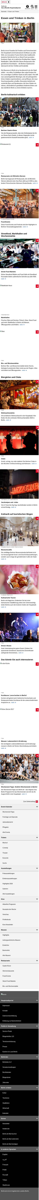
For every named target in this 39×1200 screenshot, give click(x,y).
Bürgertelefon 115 (8, 1036)
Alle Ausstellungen (9, 894)
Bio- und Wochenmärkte (10, 363)
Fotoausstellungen (9, 873)
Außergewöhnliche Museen (11, 940)
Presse (5, 1046)
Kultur (4, 1093)
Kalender (5, 1113)
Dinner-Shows (6, 646)
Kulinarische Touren (8, 598)
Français (5, 1164)
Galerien (5, 889)
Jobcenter (6, 1082)
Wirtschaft (6, 1108)
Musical (5, 842)
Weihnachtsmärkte (8, 413)
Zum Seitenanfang (29, 801)
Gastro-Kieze (7, 966)
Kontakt (5, 1010)
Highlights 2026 (8, 883)
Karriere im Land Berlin (10, 1051)
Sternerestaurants (8, 971)
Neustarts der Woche (9, 909)
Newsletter (6, 1123)
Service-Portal (7, 1031)
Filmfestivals (7, 919)
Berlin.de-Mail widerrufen (11, 1139)
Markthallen (5, 317)
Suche (5, 863)
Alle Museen (7, 955)
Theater (5, 853)
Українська (6, 1185)
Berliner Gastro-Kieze (9, 130)
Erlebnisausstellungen (10, 878)
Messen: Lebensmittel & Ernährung (13, 741)
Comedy (5, 848)
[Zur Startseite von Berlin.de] (3, 994)
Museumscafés (6, 550)
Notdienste (6, 1129)
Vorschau (6, 914)
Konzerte (5, 858)
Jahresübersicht (8, 822)
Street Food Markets (8, 272)
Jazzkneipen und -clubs (9, 502)
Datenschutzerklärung (10, 1016)
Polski (5, 1169)
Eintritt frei (6, 945)
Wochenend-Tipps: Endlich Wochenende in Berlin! (19, 787)
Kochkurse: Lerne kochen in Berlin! (14, 695)
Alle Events (6, 832)
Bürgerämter (7, 1077)
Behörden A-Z (7, 1062)
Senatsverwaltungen (9, 1067)
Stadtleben (6, 1103)
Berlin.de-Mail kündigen (10, 1144)
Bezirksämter (7, 1072)
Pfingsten (6, 827)
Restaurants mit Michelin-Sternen (13, 176)
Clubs (3, 459)
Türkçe (5, 1180)
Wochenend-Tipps (8, 812)
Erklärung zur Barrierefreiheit (12, 1021)
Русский (5, 1175)
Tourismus (6, 1098)
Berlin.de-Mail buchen (10, 1134)
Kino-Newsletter (8, 924)
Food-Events (5, 222)
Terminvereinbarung (9, 1041)
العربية (5, 1159)
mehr (30, 137)
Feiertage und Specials (10, 817)
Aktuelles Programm (9, 904)
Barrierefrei (6, 950)
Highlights (6, 935)
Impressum (6, 1005)
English (5, 1154)
